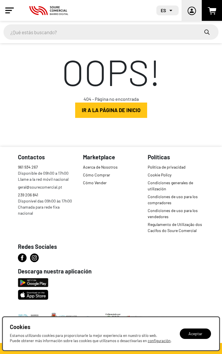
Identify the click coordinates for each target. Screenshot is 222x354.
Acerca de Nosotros (100, 167)
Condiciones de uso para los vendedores (173, 213)
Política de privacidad (167, 167)
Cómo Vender (95, 182)
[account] (192, 10)
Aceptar (195, 333)
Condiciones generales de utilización (170, 185)
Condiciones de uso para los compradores (173, 199)
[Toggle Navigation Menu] (9, 10)
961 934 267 (28, 167)
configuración (159, 340)
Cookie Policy (159, 174)
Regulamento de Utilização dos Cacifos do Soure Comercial (175, 227)
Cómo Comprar (96, 174)
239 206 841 (28, 194)
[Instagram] (34, 257)
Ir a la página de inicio (111, 110)
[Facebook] (22, 257)
